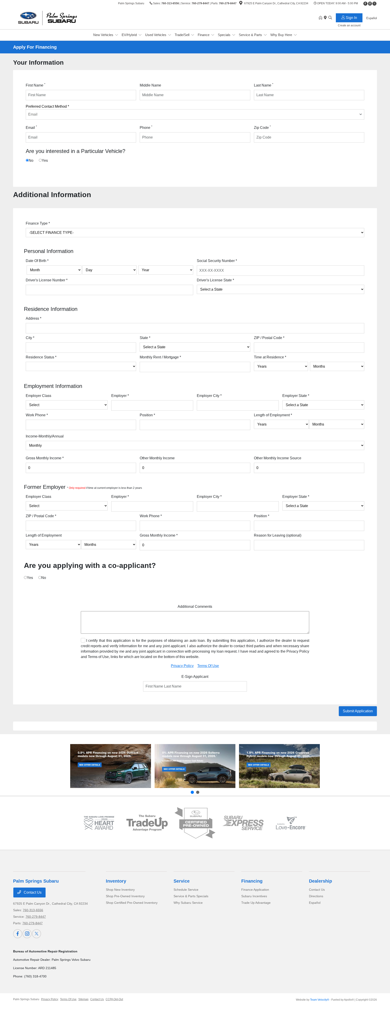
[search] (330, 18)
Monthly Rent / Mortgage (160, 357)
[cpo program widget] (195, 823)
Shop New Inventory (120, 889)
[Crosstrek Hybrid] (279, 766)
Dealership (320, 881)
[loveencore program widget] (291, 822)
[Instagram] (370, 4)
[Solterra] (195, 766)
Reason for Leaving (277, 535)
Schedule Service (186, 889)
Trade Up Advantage (256, 902)
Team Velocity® (319, 999)
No (31, 160)
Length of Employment (273, 415)
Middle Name (150, 85)
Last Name (263, 85)
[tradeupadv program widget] (147, 823)
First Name (35, 85)
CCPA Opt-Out (114, 999)
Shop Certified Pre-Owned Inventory (132, 902)
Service (182, 881)
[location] (240, 3)
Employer (120, 396)
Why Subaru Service (188, 902)
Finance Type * (38, 223)
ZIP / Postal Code (269, 338)
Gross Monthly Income (45, 458)
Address (33, 318)
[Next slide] (197, 792)
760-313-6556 (170, 3)
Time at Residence (270, 357)
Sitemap (83, 999)
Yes (45, 160)
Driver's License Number (46, 280)
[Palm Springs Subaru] (52, 18)
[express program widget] (243, 823)
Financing (251, 881)
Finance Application (255, 889)
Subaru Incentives (254, 896)
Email (31, 127)
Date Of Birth (37, 261)
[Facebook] (365, 4)
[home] (321, 18)
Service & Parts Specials (191, 896)
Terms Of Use (208, 666)
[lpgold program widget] (99, 822)
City (30, 338)
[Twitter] (374, 4)
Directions (316, 896)
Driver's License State (215, 280)
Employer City (209, 396)
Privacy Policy (182, 666)
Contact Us (32, 892)
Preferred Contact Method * (47, 106)
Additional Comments (195, 606)
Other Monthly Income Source (277, 458)
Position (147, 415)
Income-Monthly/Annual (45, 436)
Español (314, 902)
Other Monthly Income (157, 458)
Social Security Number (217, 261)
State (145, 338)
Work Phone (37, 415)
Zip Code (262, 127)
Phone (146, 127)
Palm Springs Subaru (26, 999)
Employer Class (38, 396)
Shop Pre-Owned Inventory (125, 896)
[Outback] (110, 766)
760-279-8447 (200, 3)
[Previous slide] (192, 792)
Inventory (116, 881)
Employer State (295, 396)
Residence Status (41, 357)
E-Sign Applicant (194, 677)
